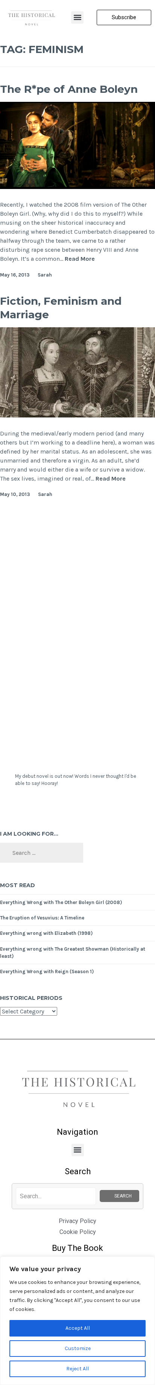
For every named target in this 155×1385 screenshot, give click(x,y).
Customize (78, 1348)
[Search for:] (41, 853)
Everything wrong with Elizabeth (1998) (46, 933)
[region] (77, 1320)
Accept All (77, 1328)
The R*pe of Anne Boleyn (69, 89)
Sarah (45, 275)
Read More (80, 258)
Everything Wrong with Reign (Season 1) (47, 971)
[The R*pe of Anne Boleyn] (77, 187)
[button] (77, 17)
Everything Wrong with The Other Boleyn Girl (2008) (61, 902)
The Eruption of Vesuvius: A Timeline (42, 918)
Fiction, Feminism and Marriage (61, 308)
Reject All (77, 1368)
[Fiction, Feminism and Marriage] (77, 415)
